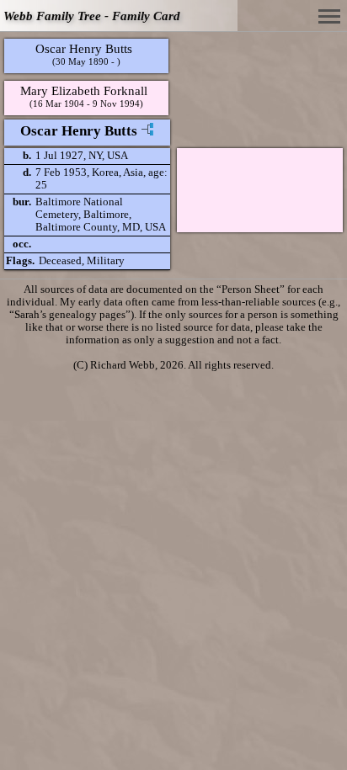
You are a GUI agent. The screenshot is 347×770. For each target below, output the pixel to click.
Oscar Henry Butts (83, 48)
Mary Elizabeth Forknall (83, 90)
